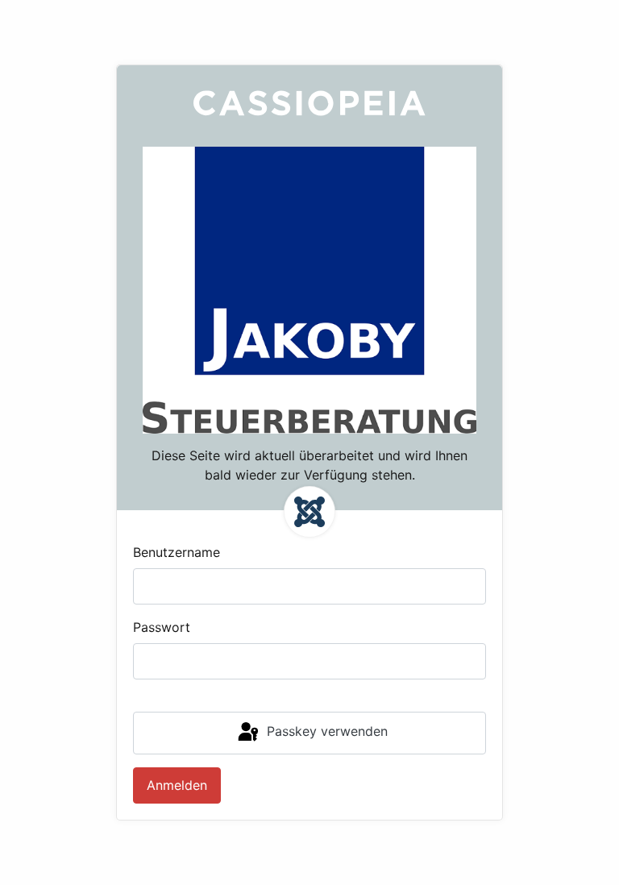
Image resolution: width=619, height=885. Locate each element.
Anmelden (177, 785)
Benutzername (176, 552)
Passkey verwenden (325, 732)
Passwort (161, 627)
